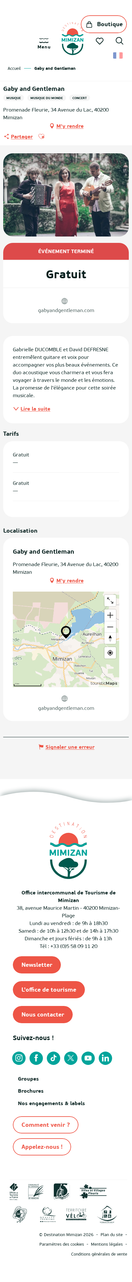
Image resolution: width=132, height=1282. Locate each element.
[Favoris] (100, 41)
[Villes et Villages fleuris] (93, 1191)
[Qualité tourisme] (48, 1214)
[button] (119, 41)
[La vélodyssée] (62, 1191)
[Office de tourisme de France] (14, 1191)
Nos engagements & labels (51, 1103)
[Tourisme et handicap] (106, 1214)
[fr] (118, 55)
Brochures (31, 1091)
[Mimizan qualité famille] (20, 1214)
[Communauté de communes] (36, 1191)
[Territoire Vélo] (76, 1214)
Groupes (28, 1079)
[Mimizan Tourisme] (72, 38)
